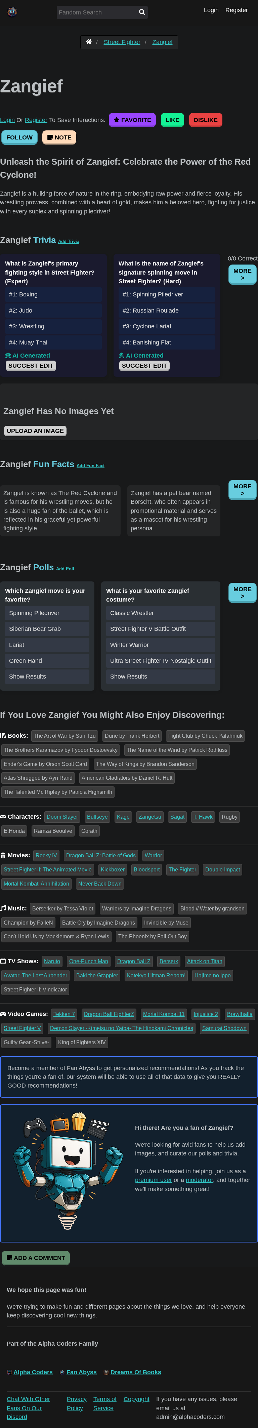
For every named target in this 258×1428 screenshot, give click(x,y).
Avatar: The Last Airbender (35, 975)
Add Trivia (68, 241)
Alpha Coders (33, 1372)
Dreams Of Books (136, 1372)
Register (236, 10)
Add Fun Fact (90, 465)
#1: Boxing (23, 294)
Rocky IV (46, 855)
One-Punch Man (88, 961)
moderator (199, 1180)
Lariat (16, 645)
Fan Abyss (82, 1372)
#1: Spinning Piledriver (153, 294)
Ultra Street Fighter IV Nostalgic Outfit (160, 660)
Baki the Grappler (97, 975)
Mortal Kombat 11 (164, 1014)
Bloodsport (147, 869)
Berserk (169, 961)
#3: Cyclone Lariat (147, 326)
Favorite (135, 120)
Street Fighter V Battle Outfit (148, 628)
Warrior (153, 855)
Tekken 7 (64, 1014)
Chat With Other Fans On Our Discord (28, 1408)
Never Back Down (100, 884)
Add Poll (65, 568)
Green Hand (25, 660)
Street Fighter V (22, 1028)
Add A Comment (38, 1258)
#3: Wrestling (26, 326)
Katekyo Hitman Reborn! (156, 975)
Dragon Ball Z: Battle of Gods (101, 855)
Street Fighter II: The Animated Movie (48, 869)
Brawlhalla (240, 1014)
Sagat (177, 817)
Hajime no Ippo (213, 975)
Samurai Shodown (224, 1028)
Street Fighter (122, 42)
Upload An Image (35, 430)
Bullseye (97, 817)
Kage (123, 817)
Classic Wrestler (132, 613)
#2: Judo (20, 310)
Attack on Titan (204, 961)
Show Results (27, 676)
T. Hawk (203, 817)
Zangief (163, 42)
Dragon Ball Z (133, 961)
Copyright (136, 1399)
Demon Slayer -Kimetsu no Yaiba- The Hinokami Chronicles (121, 1028)
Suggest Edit (30, 365)
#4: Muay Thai (28, 342)
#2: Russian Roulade (151, 310)
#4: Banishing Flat (147, 342)
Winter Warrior (129, 645)
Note (62, 137)
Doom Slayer (62, 817)
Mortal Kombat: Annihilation (36, 884)
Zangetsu (150, 817)
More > (242, 274)
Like (172, 120)
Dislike (206, 120)
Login (211, 10)
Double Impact (222, 869)
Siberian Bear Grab (35, 628)
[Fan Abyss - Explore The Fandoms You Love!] (89, 42)
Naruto (52, 961)
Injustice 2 (206, 1014)
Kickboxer (113, 869)
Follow (19, 137)
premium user (153, 1180)
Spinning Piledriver (34, 613)
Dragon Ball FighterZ (109, 1014)
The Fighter (182, 869)
